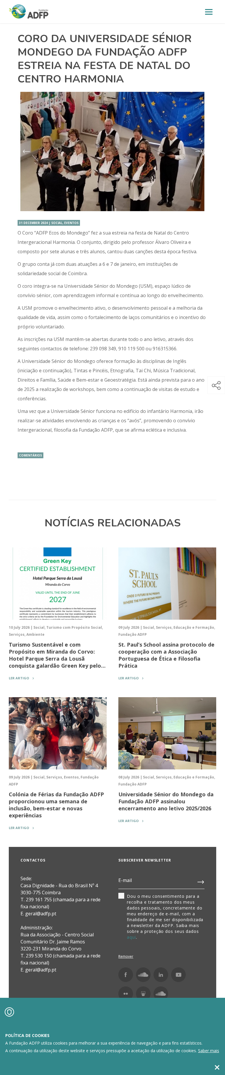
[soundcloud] (161, 993)
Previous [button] (26, 151)
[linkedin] (161, 974)
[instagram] (143, 974)
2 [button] (115, 209)
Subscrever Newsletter (144, 860)
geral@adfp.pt (40, 970)
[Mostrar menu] (209, 12)
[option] (112, 151)
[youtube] (178, 974)
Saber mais (208, 1050)
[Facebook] (125, 974)
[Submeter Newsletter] (201, 881)
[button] (216, 385)
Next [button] (198, 151)
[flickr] (125, 993)
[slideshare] (143, 993)
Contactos (33, 860)
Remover (125, 956)
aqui (131, 937)
